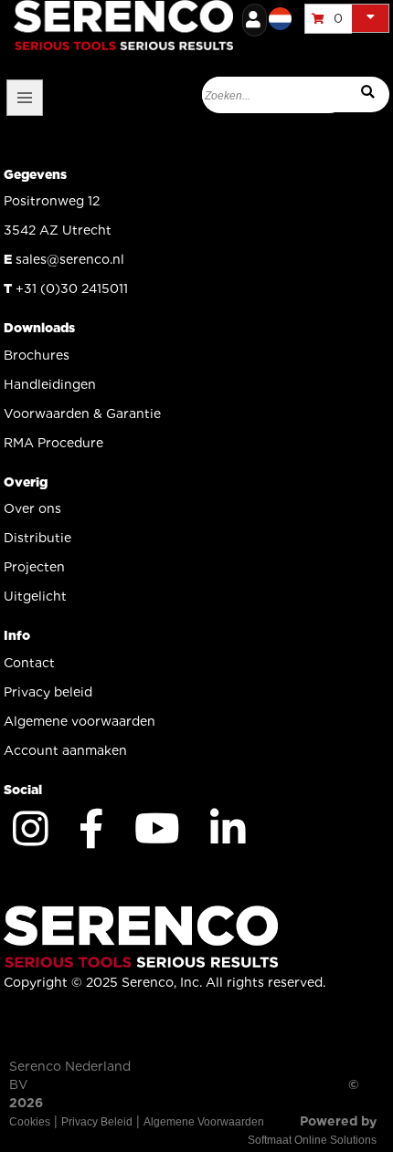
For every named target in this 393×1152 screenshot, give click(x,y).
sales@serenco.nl (70, 259)
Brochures (36, 355)
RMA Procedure (53, 442)
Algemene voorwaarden (79, 721)
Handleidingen (50, 384)
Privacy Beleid (97, 1121)
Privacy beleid (48, 692)
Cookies (29, 1121)
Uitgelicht (35, 596)
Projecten (34, 567)
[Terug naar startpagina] (214, 23)
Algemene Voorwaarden (203, 1121)
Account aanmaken (65, 750)
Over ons (32, 508)
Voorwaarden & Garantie (82, 413)
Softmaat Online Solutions (312, 1140)
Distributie (37, 537)
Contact (29, 662)
